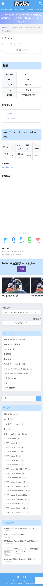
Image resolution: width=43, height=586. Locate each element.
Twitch (21, 269)
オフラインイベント (13, 424)
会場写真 (7, 354)
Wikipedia (11, 118)
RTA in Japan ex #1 (15, 460)
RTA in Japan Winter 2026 (15, 339)
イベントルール (6, 9)
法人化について (10, 378)
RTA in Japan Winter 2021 (17, 504)
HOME (23, 577)
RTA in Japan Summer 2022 (18, 495)
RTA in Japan (11, 414)
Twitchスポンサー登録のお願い (16, 373)
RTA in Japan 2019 (14, 447)
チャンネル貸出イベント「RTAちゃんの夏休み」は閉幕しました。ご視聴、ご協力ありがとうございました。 (21, 18)
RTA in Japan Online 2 (15, 478)
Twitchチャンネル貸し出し (15, 364)
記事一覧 (30, 9)
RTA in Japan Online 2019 (17, 482)
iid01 (37, 156)
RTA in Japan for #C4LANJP (18, 469)
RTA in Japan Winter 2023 (13, 251)
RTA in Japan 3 (13, 456)
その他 (8, 419)
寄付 (7, 429)
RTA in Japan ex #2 (14, 465)
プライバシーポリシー (21, 581)
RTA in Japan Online (15, 473)
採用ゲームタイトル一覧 (11, 254)
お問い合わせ (9, 388)
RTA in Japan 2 (13, 443)
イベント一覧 (19, 9)
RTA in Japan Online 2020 (17, 486)
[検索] (38, 398)
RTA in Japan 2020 (14, 452)
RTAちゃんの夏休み (12, 344)
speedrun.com (7, 167)
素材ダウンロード (11, 359)
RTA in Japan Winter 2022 (17, 508)
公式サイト (11, 114)
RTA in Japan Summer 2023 (18, 499)
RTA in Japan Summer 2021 (18, 491)
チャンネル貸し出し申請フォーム (19, 369)
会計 (7, 383)
